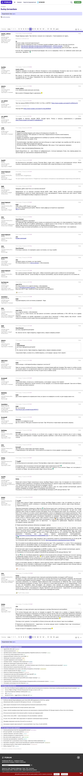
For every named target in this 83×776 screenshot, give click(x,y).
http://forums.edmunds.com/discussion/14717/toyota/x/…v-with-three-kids (41, 47)
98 (32, 29)
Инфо (79, 33)
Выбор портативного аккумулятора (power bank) (15, 667)
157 (48, 29)
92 (19, 29)
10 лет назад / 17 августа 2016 (23, 116)
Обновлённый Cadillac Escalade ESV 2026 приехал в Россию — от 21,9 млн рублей (22, 702)
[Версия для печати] (76, 29)
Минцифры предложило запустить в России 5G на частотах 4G (18, 721)
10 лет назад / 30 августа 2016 (24, 202)
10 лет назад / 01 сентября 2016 (24, 497)
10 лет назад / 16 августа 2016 (23, 100)
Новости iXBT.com (6, 698)
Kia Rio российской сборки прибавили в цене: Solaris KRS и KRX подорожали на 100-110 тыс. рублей (26, 700)
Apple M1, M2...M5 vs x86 (9, 649)
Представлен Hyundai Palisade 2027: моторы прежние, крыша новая (19, 707)
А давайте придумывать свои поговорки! (13, 659)
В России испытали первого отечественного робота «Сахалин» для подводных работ (23, 713)
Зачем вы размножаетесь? (10, 651)
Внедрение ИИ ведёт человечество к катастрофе (15, 656)
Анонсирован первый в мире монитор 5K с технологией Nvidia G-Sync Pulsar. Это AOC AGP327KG (25, 724)
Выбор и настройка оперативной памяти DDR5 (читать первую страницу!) (20, 677)
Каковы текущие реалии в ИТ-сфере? (12, 670)
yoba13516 (20, 292)
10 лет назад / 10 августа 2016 (24, 33)
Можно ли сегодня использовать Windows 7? (14, 672)
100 (38, 29)
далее (57, 29)
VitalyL (23, 569)
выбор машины (6, 17)
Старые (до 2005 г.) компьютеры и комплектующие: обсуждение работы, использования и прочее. (26, 681)
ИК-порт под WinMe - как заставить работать (13, 731)
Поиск (23, 768)
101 (40, 29)
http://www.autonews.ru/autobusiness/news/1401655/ (60, 540)
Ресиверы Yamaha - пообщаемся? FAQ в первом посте (16, 661)
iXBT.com (4, 772)
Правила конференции (16, 768)
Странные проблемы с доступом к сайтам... (13, 733)
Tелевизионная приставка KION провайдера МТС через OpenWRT (19, 674)
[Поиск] (71, 2)
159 (54, 29)
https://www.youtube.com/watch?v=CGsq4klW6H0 (37, 108)
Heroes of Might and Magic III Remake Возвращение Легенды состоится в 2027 (22, 689)
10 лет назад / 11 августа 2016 (24, 67)
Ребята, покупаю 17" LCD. (9, 746)
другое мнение (34, 263)
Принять (56, 774)
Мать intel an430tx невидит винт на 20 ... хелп (13, 737)
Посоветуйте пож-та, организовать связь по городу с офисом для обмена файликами (23, 740)
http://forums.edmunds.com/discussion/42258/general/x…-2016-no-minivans (42, 46)
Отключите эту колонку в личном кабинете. (12, 748)
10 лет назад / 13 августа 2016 (24, 86)
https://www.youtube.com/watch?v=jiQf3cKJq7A (65, 103)
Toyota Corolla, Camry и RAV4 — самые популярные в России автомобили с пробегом (23, 715)
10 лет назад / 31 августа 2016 (24, 378)
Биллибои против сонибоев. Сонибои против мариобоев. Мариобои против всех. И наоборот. (25, 652)
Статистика (31, 768)
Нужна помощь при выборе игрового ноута (14, 676)
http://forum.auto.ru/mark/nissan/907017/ (27, 409)
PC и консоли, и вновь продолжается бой (13, 654)
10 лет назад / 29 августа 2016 (24, 160)
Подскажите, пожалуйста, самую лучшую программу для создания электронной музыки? (23, 742)
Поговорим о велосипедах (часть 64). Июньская (15, 683)
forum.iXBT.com (32, 772)
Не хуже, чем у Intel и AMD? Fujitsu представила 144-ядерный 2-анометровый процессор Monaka (26, 718)
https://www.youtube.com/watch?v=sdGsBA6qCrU (29, 120)
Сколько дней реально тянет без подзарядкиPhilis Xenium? (17, 730)
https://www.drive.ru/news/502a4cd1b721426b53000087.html (32, 535)
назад (9, 29)
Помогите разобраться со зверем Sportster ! (13, 735)
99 (35, 29)
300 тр (17, 209)
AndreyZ (27, 592)
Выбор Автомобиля (9, 9)
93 (21, 29)
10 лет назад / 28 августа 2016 (24, 127)
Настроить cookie (18, 770)
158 (51, 29)
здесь (13, 14)
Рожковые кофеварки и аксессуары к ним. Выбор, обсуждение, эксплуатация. (22, 668)
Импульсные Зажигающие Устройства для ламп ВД (15, 663)
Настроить (64, 774)
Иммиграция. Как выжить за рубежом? (12, 658)
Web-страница (4, 42)
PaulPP (19, 569)
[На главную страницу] (6, 2)
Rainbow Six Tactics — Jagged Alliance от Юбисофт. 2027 (17, 695)
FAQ (27, 768)
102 (43, 29)
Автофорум (3, 6)
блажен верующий (21, 238)
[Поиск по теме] (78, 29)
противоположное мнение (27, 287)
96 (28, 29)
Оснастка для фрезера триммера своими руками (16, 691)
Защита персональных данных (29, 770)
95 (25, 29)
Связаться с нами (6, 768)
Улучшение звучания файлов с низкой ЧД (13, 739)
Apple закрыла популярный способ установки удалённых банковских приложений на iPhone (25, 704)
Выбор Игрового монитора (10, 679)
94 (23, 29)
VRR (6, 693)
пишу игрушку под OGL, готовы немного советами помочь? (16, 744)
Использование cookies (7, 770)
